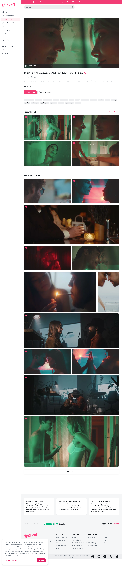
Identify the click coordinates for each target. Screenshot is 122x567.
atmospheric (29, 100)
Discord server (92, 545)
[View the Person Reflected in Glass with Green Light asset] (95, 257)
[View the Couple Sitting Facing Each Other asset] (71, 330)
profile (27, 103)
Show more (71, 472)
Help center (91, 537)
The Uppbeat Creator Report (74, 2)
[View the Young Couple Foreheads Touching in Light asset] (47, 361)
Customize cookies (11, 560)
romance (53, 103)
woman (77, 103)
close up (38, 100)
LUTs (57, 548)
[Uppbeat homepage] (10, 5)
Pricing (106, 537)
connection (47, 100)
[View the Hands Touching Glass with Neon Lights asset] (95, 361)
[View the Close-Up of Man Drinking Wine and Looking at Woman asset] (47, 191)
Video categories (77, 545)
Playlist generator (77, 548)
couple (56, 100)
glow (77, 100)
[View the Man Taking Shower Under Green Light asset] (47, 153)
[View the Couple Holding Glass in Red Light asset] (47, 257)
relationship (44, 103)
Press (105, 540)
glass (71, 100)
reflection (35, 103)
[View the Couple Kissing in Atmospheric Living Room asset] (71, 395)
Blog (89, 540)
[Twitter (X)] (110, 556)
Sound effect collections (79, 543)
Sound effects (60, 540)
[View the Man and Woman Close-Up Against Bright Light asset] (95, 191)
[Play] (26, 65)
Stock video (59, 543)
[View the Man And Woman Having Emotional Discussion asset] (71, 441)
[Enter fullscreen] (116, 65)
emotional (64, 100)
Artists (74, 537)
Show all (112, 112)
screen (61, 103)
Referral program (93, 543)
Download (31, 92)
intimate (93, 100)
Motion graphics (61, 545)
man (107, 100)
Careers (106, 543)
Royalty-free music (62, 537)
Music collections (77, 540)
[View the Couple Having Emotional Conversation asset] (47, 127)
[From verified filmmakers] (45, 137)
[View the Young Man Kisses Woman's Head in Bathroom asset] (95, 153)
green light (84, 100)
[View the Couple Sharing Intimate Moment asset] (95, 127)
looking (101, 100)
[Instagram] (98, 556)
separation (69, 103)
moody (114, 100)
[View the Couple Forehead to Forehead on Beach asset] (108, 291)
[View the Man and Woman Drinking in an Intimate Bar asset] (71, 224)
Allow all (41, 560)
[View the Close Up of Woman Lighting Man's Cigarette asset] (60, 291)
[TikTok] (117, 556)
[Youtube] (104, 556)
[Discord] (92, 556)
